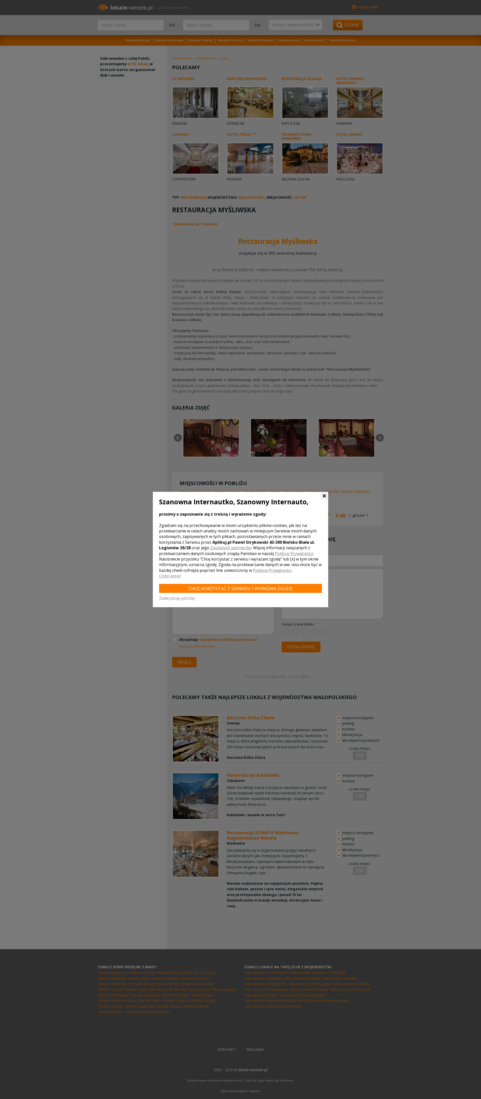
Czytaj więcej (170, 576)
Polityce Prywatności (294, 553)
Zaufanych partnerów (230, 548)
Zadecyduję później (177, 598)
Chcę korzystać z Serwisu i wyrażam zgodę (240, 588)
